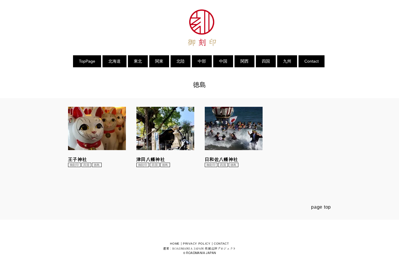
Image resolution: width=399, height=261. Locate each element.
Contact (311, 61)
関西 (244, 61)
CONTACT (221, 243)
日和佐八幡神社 (221, 159)
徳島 (97, 165)
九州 (287, 61)
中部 (202, 61)
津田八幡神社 (150, 159)
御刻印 (74, 165)
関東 (159, 61)
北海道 (114, 61)
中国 (223, 61)
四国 (266, 61)
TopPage (87, 61)
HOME (175, 243)
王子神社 (77, 159)
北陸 (180, 61)
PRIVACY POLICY (197, 243)
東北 (138, 61)
